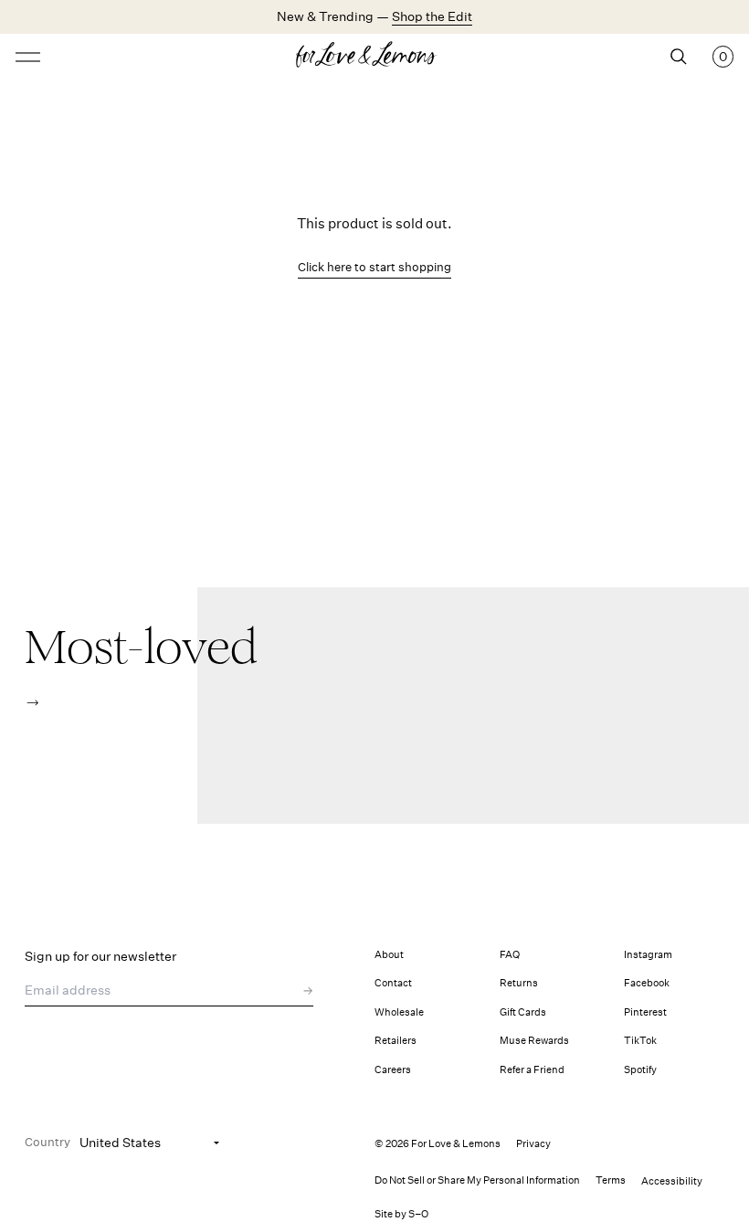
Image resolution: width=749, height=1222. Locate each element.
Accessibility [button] (671, 1181)
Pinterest (645, 1012)
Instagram (648, 955)
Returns (519, 983)
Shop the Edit (432, 16)
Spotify (640, 1070)
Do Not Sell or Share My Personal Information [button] (477, 1180)
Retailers (395, 1041)
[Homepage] (374, 56)
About (389, 955)
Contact (393, 983)
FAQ (510, 955)
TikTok (640, 1041)
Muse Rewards (534, 1041)
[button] (32, 703)
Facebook (647, 983)
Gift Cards (523, 1012)
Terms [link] (611, 1180)
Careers (392, 1070)
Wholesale (399, 1012)
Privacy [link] (533, 1144)
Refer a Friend (532, 1070)
